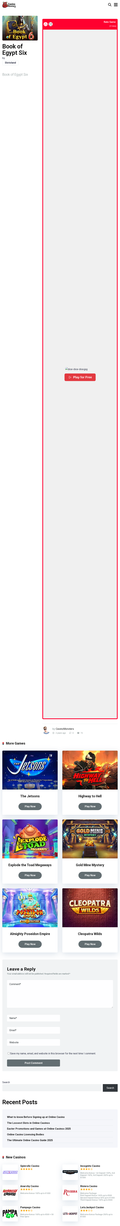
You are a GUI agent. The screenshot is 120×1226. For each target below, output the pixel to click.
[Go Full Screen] (51, 24)
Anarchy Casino (29, 1186)
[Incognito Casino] (70, 1179)
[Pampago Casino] (10, 1220)
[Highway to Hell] (90, 788)
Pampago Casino (30, 1207)
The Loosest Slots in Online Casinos (28, 1122)
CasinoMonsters (65, 728)
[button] (80, 369)
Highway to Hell (90, 796)
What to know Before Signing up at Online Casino (36, 1117)
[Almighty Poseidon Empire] (30, 926)
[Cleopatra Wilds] (90, 926)
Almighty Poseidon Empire (30, 934)
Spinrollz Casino (29, 1165)
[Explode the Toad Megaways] (30, 857)
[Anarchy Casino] (10, 1199)
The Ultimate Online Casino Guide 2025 (30, 1140)
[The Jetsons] (30, 788)
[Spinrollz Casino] (10, 1179)
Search (6, 1082)
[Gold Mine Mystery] (90, 857)
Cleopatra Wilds (90, 934)
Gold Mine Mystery (90, 865)
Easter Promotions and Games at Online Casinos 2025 (39, 1128)
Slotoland (10, 62)
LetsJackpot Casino (92, 1207)
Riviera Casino (88, 1186)
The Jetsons (30, 796)
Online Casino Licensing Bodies (25, 1134)
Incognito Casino (90, 1165)
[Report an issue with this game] (46, 24)
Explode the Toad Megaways (30, 865)
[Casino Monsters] (9, 4)
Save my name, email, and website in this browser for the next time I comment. (53, 1053)
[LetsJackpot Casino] (70, 1220)
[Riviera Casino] (70, 1199)
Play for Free (82, 377)
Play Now (30, 806)
